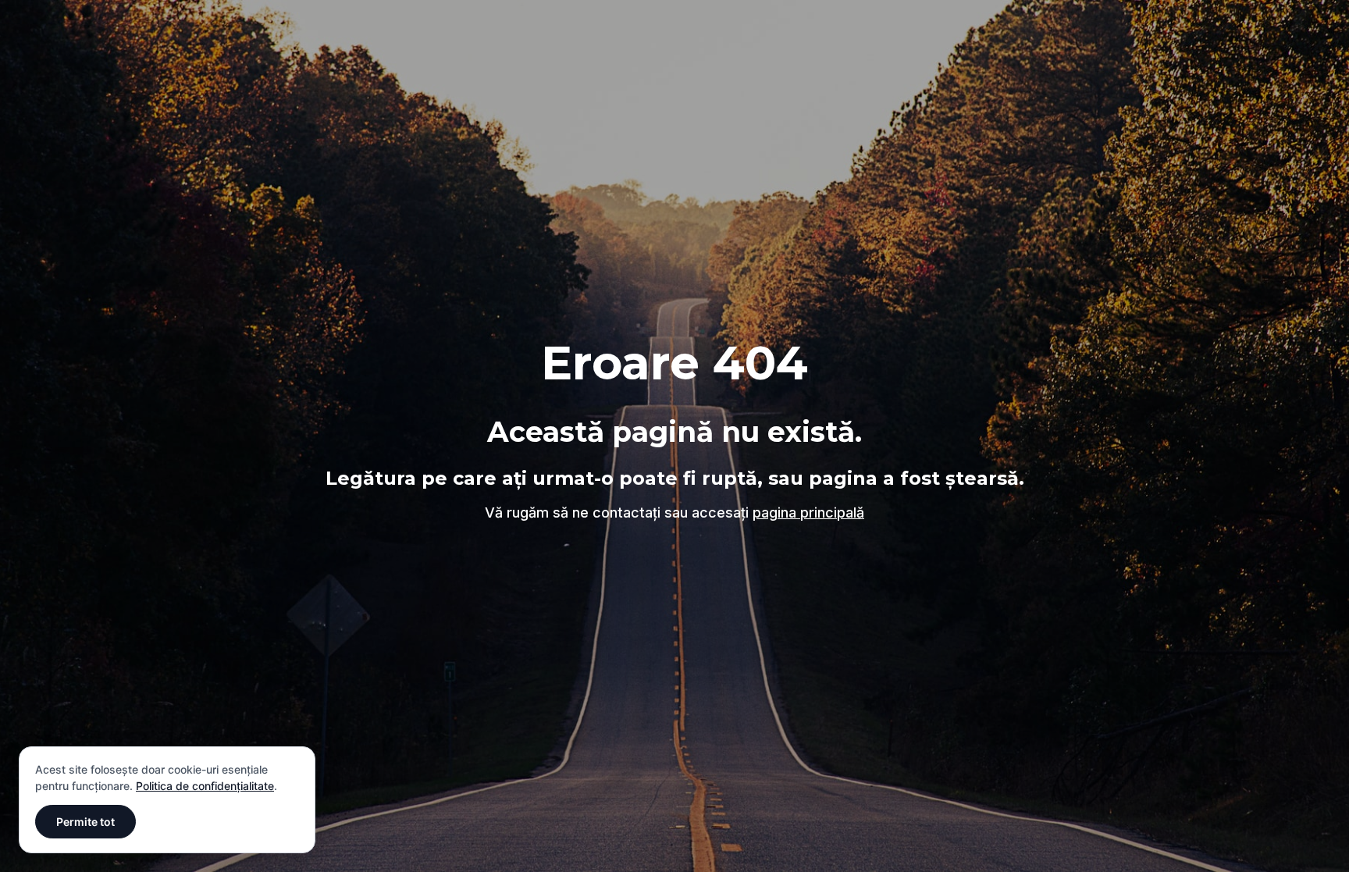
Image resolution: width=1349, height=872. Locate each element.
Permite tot (85, 821)
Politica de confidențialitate (205, 785)
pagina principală (808, 512)
